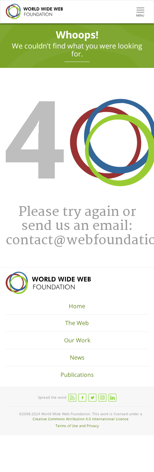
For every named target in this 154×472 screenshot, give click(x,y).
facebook (82, 398)
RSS (72, 398)
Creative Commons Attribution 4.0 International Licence (81, 418)
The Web (77, 323)
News (77, 357)
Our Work (77, 340)
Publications (77, 375)
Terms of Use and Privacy (77, 425)
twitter (92, 398)
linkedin (112, 398)
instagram (102, 398)
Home (77, 306)
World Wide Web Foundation (48, 283)
